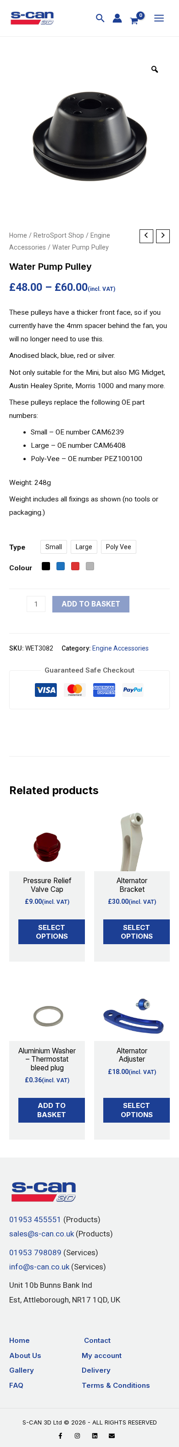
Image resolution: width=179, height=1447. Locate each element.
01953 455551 (35, 1219)
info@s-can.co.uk (39, 1266)
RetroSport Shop (59, 235)
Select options (52, 932)
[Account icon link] (117, 18)
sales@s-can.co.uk (41, 1234)
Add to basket (91, 604)
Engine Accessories (120, 648)
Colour (20, 568)
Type (17, 547)
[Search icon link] (101, 19)
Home (18, 235)
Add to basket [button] (51, 1110)
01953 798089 (35, 1252)
